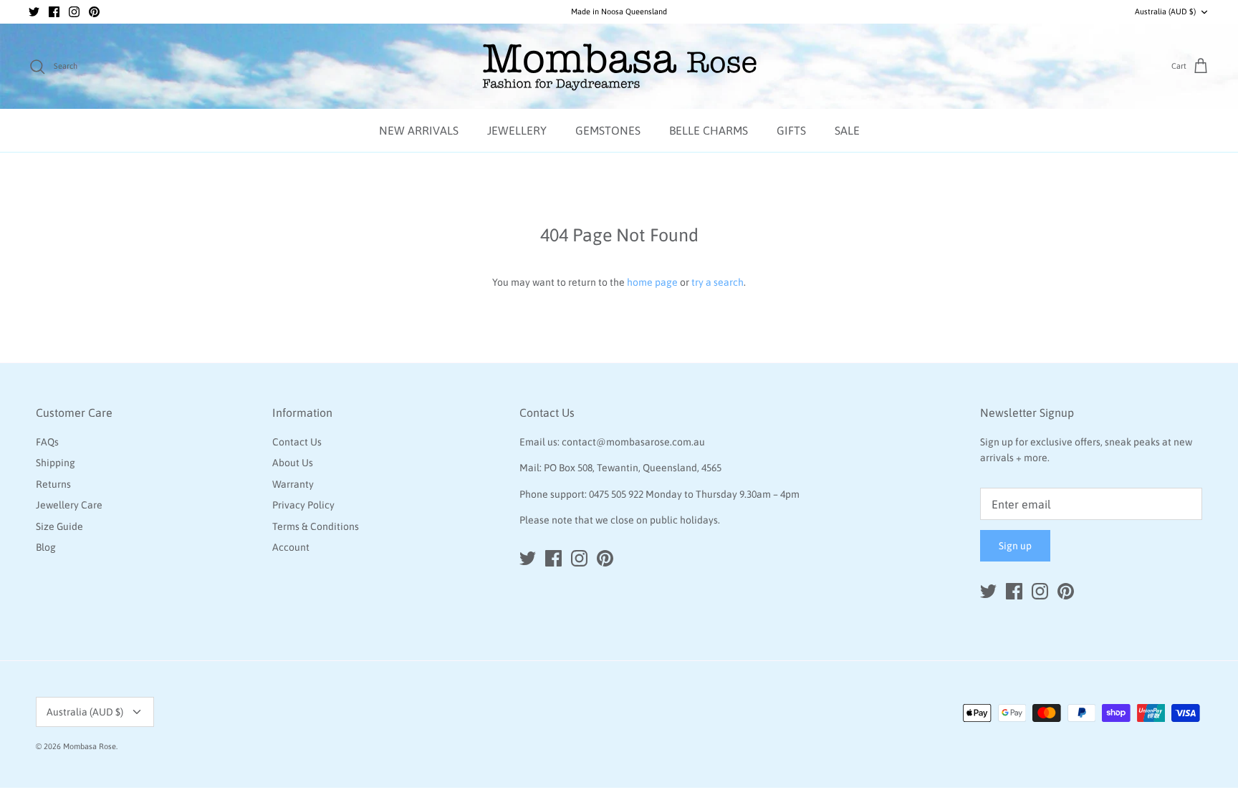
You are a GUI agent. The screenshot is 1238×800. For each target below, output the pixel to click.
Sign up (1015, 545)
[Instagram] (74, 11)
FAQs (47, 442)
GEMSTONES (607, 130)
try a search (717, 282)
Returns (53, 484)
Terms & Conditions (315, 526)
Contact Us (297, 442)
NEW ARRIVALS (419, 130)
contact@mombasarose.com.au (633, 442)
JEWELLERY (517, 130)
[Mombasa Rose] (619, 66)
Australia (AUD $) (1165, 11)
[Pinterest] (94, 11)
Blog (46, 547)
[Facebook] (54, 11)
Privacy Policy (303, 505)
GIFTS (791, 130)
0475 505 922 (616, 494)
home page (652, 282)
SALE (847, 130)
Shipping (55, 462)
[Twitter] (34, 11)
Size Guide (59, 526)
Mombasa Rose (89, 746)
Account (291, 547)
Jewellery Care (69, 505)
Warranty (293, 484)
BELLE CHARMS (708, 130)
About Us (292, 462)
